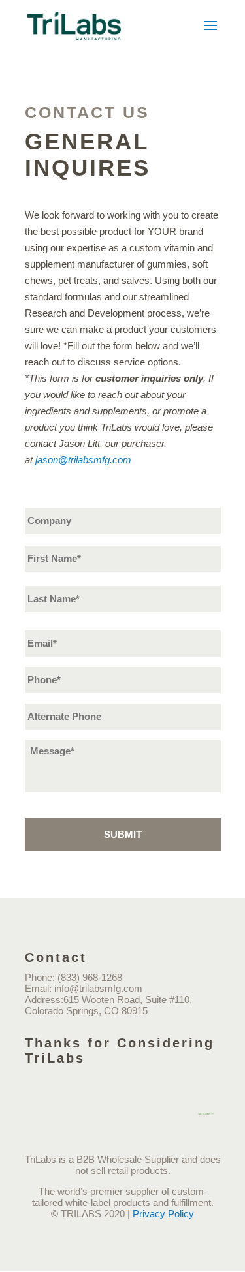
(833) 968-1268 (89, 977)
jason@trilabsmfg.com (83, 459)
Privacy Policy (163, 1213)
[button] (210, 34)
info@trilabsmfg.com (98, 988)
